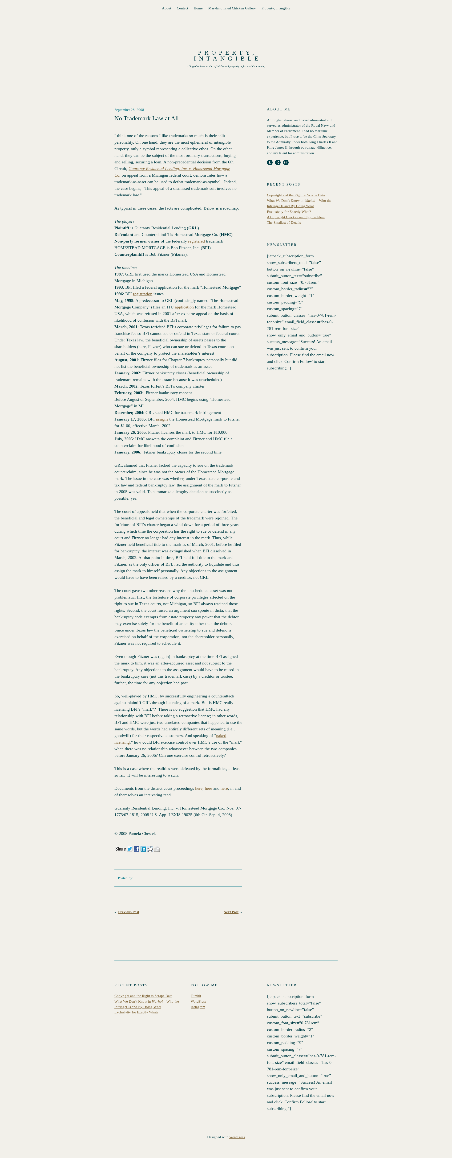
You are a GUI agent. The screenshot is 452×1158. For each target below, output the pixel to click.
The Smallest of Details (284, 222)
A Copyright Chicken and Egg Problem (296, 217)
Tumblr (196, 996)
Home (198, 8)
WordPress (198, 1001)
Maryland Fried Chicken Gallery (232, 8)
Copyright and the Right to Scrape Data (296, 195)
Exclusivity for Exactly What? (289, 212)
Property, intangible (276, 8)
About (166, 8)
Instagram (198, 1007)
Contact (182, 8)
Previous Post (128, 912)
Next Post (231, 912)
